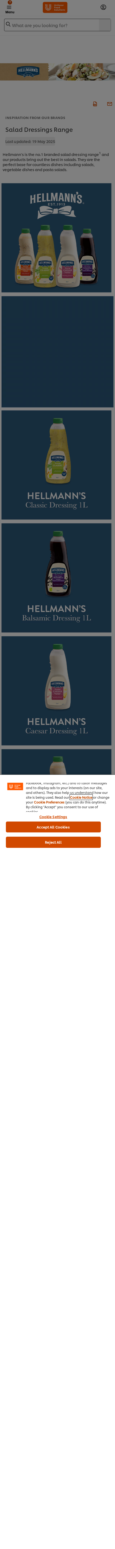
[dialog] (57, 1161)
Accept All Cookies (53, 826)
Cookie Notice (81, 797)
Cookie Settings (53, 816)
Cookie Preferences (49, 802)
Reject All (53, 842)
